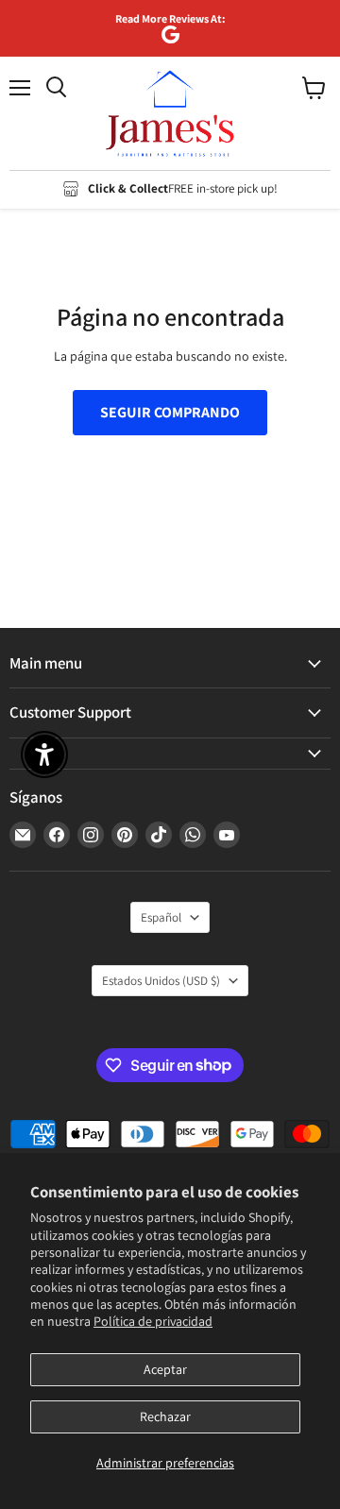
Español (161, 917)
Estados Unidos (161, 981)
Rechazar (165, 1416)
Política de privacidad (153, 1321)
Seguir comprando (170, 412)
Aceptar (165, 1369)
